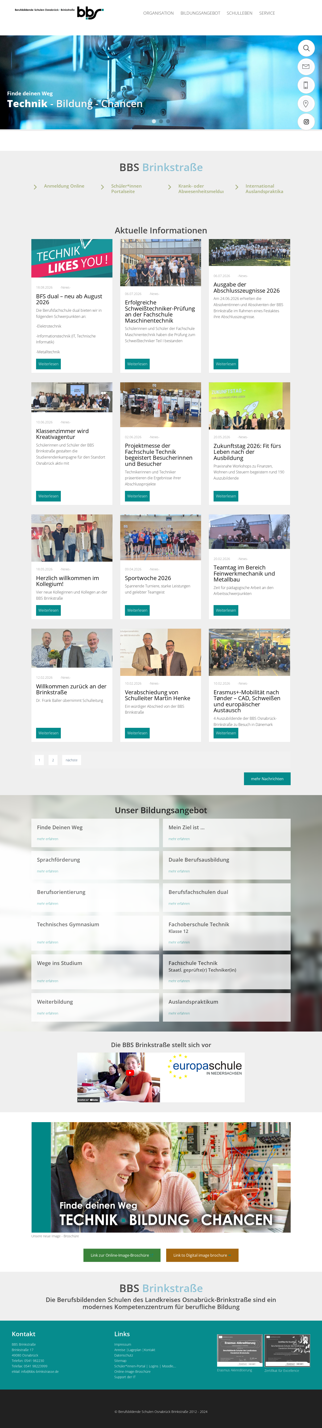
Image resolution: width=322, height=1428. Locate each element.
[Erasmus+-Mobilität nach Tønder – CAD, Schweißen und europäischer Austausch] (249, 652)
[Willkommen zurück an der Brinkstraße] (71, 648)
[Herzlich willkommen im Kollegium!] (71, 539)
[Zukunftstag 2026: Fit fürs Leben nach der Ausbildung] (249, 410)
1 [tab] (154, 121)
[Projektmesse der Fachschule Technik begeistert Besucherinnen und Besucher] (160, 404)
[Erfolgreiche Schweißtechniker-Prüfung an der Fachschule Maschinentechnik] (160, 269)
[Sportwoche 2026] (160, 537)
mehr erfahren (47, 839)
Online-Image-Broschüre (132, 1371)
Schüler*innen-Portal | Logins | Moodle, (144, 1366)
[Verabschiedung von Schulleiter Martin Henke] (160, 652)
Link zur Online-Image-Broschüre (120, 1255)
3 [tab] (168, 121)
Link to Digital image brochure (200, 1255)
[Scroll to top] (312, 1418)
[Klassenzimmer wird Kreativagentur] (71, 397)
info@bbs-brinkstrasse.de (40, 1371)
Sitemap (120, 1360)
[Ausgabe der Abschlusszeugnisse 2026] (249, 252)
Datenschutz (123, 1355)
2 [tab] (161, 121)
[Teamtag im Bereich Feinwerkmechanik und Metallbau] (249, 531)
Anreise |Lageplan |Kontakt (134, 1350)
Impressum (122, 1344)
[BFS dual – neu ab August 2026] (71, 258)
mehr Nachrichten (267, 778)
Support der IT (125, 1377)
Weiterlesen (48, 363)
